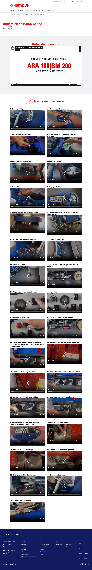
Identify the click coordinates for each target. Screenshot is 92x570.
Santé (41, 554)
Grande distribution (44, 546)
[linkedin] (88, 564)
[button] (54, 10)
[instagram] (79, 564)
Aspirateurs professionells (26, 551)
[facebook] (82, 564)
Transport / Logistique (44, 551)
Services (18, 14)
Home (17, 534)
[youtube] (85, 564)
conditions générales (83, 558)
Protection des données (83, 553)
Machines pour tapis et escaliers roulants (28, 556)
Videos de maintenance (24, 14)
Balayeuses (23, 546)
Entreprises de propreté (44, 544)
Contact (80, 541)
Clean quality (68, 544)
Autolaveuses (23, 544)
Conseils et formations (57, 544)
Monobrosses (23, 549)
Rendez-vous (81, 546)
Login (80, 548)
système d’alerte (82, 555)
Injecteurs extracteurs (25, 554)
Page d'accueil (13, 14)
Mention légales (82, 550)
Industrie (42, 549)
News (80, 543)
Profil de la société (69, 546)
